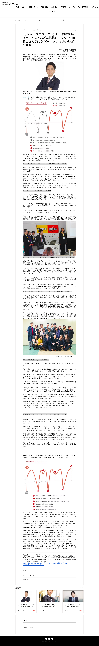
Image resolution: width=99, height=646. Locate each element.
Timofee (56, 20)
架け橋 (62, 20)
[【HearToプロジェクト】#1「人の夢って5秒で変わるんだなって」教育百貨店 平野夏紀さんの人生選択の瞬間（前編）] (73, 596)
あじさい (41, 20)
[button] (81, 20)
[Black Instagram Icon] (93, 7)
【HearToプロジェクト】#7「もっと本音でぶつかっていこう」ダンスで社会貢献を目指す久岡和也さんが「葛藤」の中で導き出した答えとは (25, 606)
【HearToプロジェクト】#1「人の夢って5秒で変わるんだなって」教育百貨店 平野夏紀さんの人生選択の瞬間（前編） (73, 606)
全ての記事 (18, 20)
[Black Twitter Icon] (95, 7)
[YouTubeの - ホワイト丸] (52, 639)
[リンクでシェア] (34, 575)
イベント (49, 20)
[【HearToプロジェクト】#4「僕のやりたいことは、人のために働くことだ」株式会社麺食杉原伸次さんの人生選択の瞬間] (49, 596)
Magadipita (27, 20)
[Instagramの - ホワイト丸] (46, 639)
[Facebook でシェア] (23, 575)
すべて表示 (81, 587)
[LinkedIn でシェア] (30, 575)
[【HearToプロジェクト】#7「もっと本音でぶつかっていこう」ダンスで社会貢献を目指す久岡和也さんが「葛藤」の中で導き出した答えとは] (26, 596)
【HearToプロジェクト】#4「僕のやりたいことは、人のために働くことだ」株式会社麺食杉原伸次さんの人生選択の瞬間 (49, 606)
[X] (49, 639)
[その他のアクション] (75, 30)
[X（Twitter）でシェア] (27, 575)
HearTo (34, 20)
